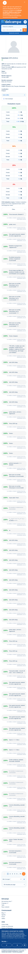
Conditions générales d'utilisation (10, 950)
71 (20, 873)
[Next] (23, 874)
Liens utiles (6, 95)
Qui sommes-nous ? (7, 901)
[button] (20, 30)
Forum (3, 916)
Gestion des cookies (7, 952)
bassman (23, 217)
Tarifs (3, 905)
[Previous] (4, 874)
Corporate (4, 903)
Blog (3, 913)
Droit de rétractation (17, 952)
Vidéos (3, 918)
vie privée (21, 950)
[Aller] (24, 879)
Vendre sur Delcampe (7, 928)
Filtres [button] (13, 209)
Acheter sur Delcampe (7, 926)
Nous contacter (5, 907)
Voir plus (4, 941)
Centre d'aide (5, 924)
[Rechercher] (24, 30)
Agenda (3, 914)
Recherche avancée (14, 33)
